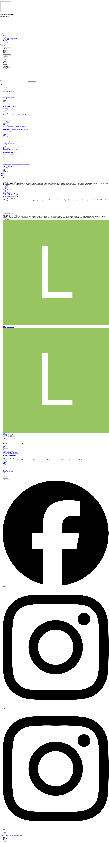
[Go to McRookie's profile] (5, 157)
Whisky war (5, 179)
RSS (5, 833)
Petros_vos (5, 198)
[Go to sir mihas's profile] (5, 187)
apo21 (4, 450)
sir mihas (4, 182)
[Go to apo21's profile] (4, 449)
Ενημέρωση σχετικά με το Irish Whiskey (10, 455)
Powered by (17, 835)
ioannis (4, 131)
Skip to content (3, 0)
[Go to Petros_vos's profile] (5, 203)
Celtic (4, 108)
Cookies (4, 832)
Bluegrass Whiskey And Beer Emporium (10, 196)
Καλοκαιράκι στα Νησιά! (8, 213)
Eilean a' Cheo (5, 143)
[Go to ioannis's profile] (4, 146)
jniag (3, 442)
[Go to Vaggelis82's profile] (5, 465)
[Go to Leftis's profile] (56, 325)
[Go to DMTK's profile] (4, 100)
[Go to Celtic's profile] (4, 111)
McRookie (5, 154)
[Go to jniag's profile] (4, 446)
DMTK (4, 97)
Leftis (4, 215)
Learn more (3, 16)
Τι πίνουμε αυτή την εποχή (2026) (9, 438)
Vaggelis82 (5, 466)
